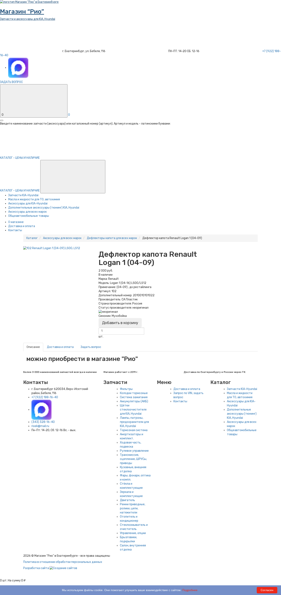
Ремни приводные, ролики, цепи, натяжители (132, 508)
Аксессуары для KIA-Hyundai (28, 203)
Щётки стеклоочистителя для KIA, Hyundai (133, 409)
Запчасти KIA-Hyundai (23, 195)
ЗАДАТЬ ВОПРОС (11, 82)
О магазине (16, 222)
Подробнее (189, 590)
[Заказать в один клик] (100, 340)
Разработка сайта (36, 568)
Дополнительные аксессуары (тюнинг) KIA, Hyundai (43, 207)
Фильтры (126, 389)
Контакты (15, 230)
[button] (72, 176)
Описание (33, 347)
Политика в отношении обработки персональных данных (62, 562)
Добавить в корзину (120, 323)
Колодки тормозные (134, 393)
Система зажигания (133, 397)
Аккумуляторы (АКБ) (134, 401)
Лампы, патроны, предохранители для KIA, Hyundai (134, 422)
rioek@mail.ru (40, 426)
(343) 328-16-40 (43, 422)
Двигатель (127, 500)
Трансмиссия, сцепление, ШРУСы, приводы (133, 459)
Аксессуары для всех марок (27, 212)
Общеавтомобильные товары (28, 216)
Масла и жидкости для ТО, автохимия (34, 199)
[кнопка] (1, 120)
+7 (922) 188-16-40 (44, 397)
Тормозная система (133, 430)
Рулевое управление (134, 451)
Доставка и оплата (21, 226)
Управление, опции (133, 533)
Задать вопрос (91, 347)
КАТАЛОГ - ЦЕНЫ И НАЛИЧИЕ (20, 190)
